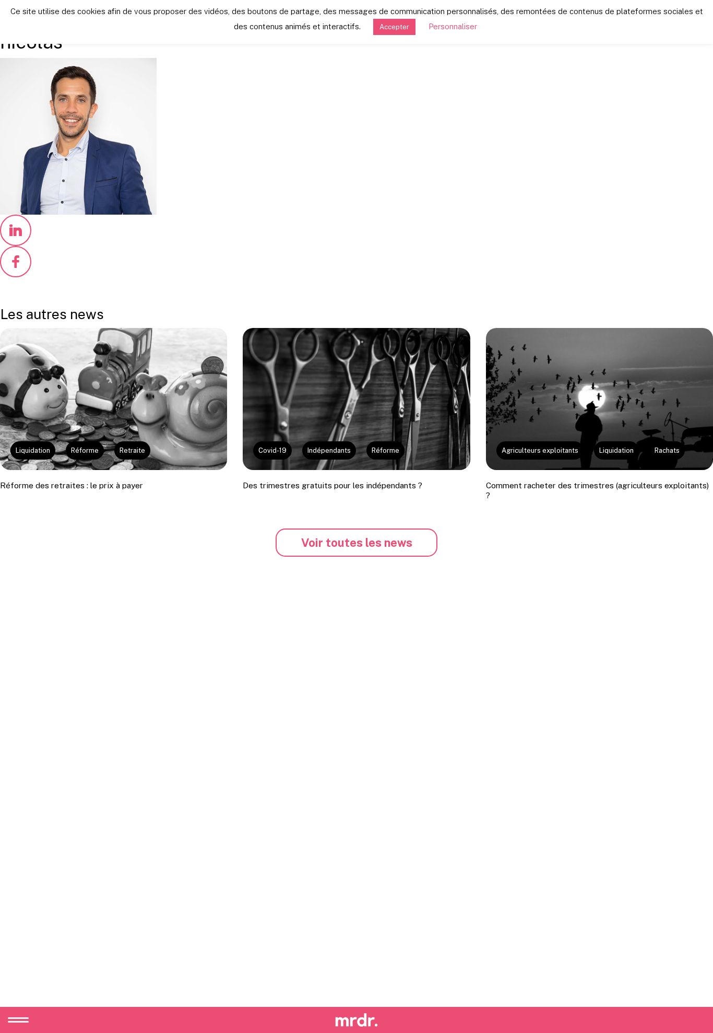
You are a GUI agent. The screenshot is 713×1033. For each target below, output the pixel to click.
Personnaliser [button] (453, 26)
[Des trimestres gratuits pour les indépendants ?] (356, 399)
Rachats (667, 450)
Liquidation (33, 450)
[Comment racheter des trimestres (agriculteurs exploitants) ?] (599, 399)
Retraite (132, 450)
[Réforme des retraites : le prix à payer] (113, 399)
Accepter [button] (394, 27)
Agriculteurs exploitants (540, 450)
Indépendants (329, 450)
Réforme (85, 450)
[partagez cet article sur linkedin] (15, 230)
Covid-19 (272, 450)
